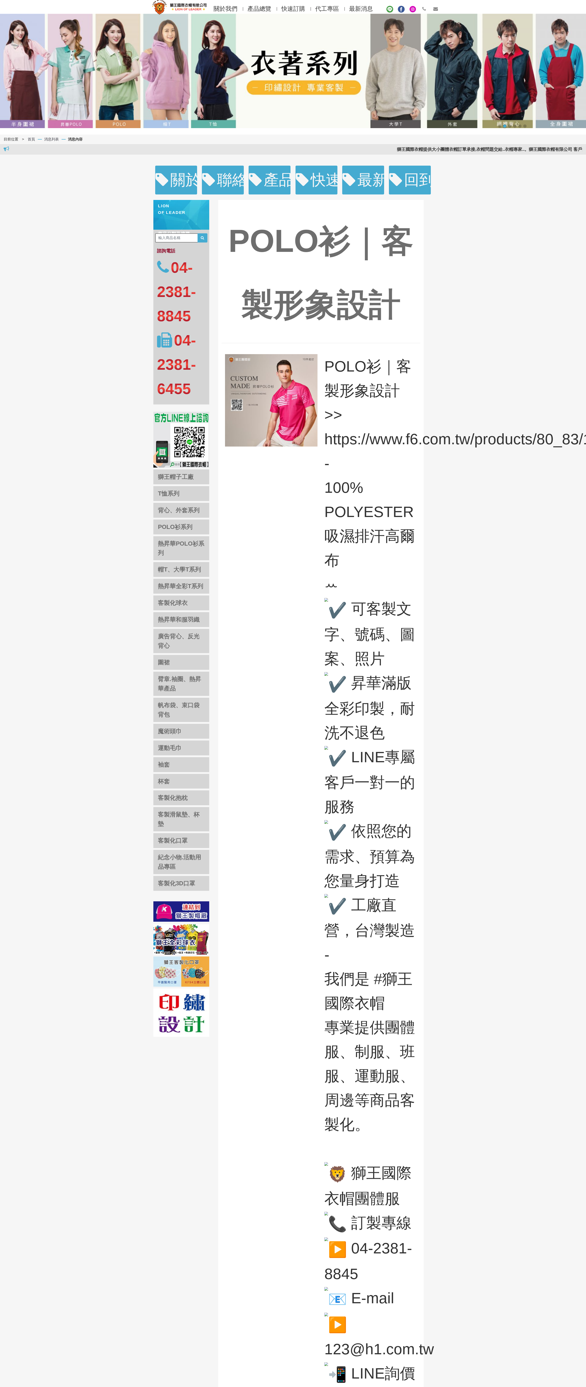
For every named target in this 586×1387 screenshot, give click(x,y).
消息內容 (75, 139)
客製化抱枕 (173, 797)
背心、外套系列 (179, 510)
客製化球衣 (173, 603)
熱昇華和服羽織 (179, 619)
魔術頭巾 (170, 731)
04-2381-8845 (176, 291)
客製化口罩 (173, 840)
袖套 (164, 764)
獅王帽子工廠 (176, 477)
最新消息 (361, 8)
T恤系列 (168, 493)
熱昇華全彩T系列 (180, 586)
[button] (499, 126)
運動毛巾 (170, 748)
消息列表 (51, 139)
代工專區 (327, 8)
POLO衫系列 (175, 527)
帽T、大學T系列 (179, 569)
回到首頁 (417, 179)
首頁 (31, 139)
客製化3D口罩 (176, 883)
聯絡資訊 (230, 179)
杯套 (164, 781)
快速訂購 (293, 8)
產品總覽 (277, 179)
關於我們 (183, 179)
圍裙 (164, 662)
